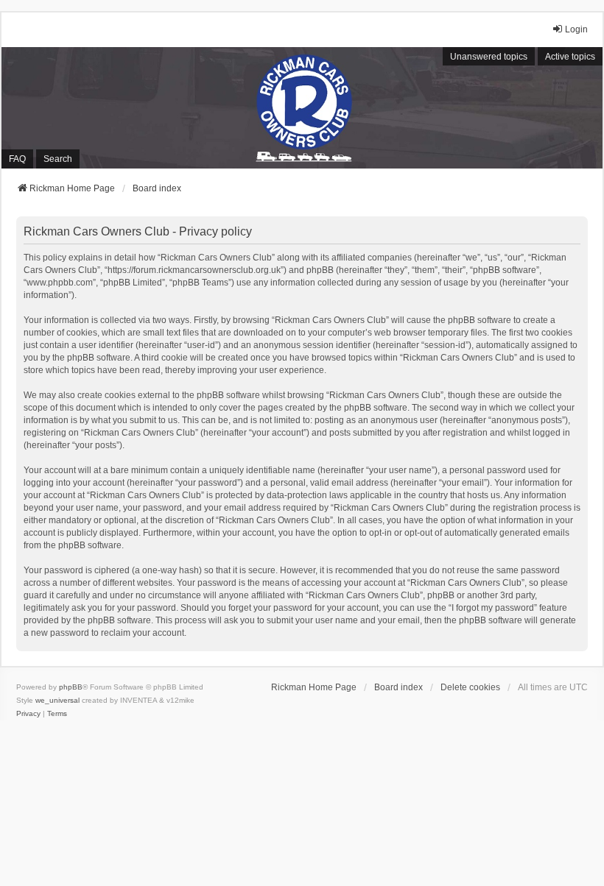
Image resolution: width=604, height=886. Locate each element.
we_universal (57, 700)
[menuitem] (28, 713)
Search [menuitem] (57, 159)
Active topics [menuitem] (570, 57)
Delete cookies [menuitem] (470, 687)
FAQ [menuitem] (17, 159)
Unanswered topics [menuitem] (488, 57)
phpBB (70, 687)
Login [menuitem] (576, 29)
